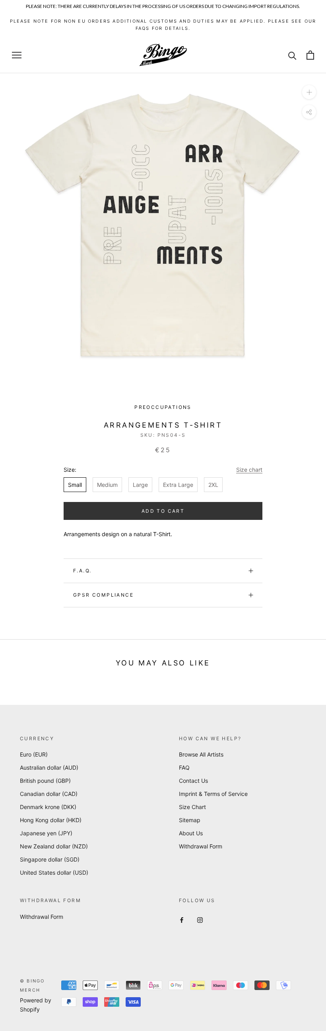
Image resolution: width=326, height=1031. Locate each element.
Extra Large (178, 484)
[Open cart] (310, 55)
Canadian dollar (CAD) (49, 793)
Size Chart (192, 806)
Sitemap (189, 820)
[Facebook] (181, 919)
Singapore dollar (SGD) (50, 859)
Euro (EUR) (34, 754)
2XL (213, 484)
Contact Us (193, 780)
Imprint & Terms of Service (213, 793)
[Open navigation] (16, 55)
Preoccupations (163, 407)
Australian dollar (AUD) (49, 767)
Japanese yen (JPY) (46, 833)
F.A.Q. (82, 571)
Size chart (249, 469)
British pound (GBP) (45, 780)
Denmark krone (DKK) (48, 806)
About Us (191, 833)
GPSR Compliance (103, 595)
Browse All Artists (201, 754)
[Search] (292, 55)
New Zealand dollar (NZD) (54, 846)
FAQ (184, 767)
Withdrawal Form (200, 846)
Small (75, 484)
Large (140, 484)
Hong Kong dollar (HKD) (51, 820)
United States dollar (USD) (54, 872)
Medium (107, 484)
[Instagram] (200, 919)
